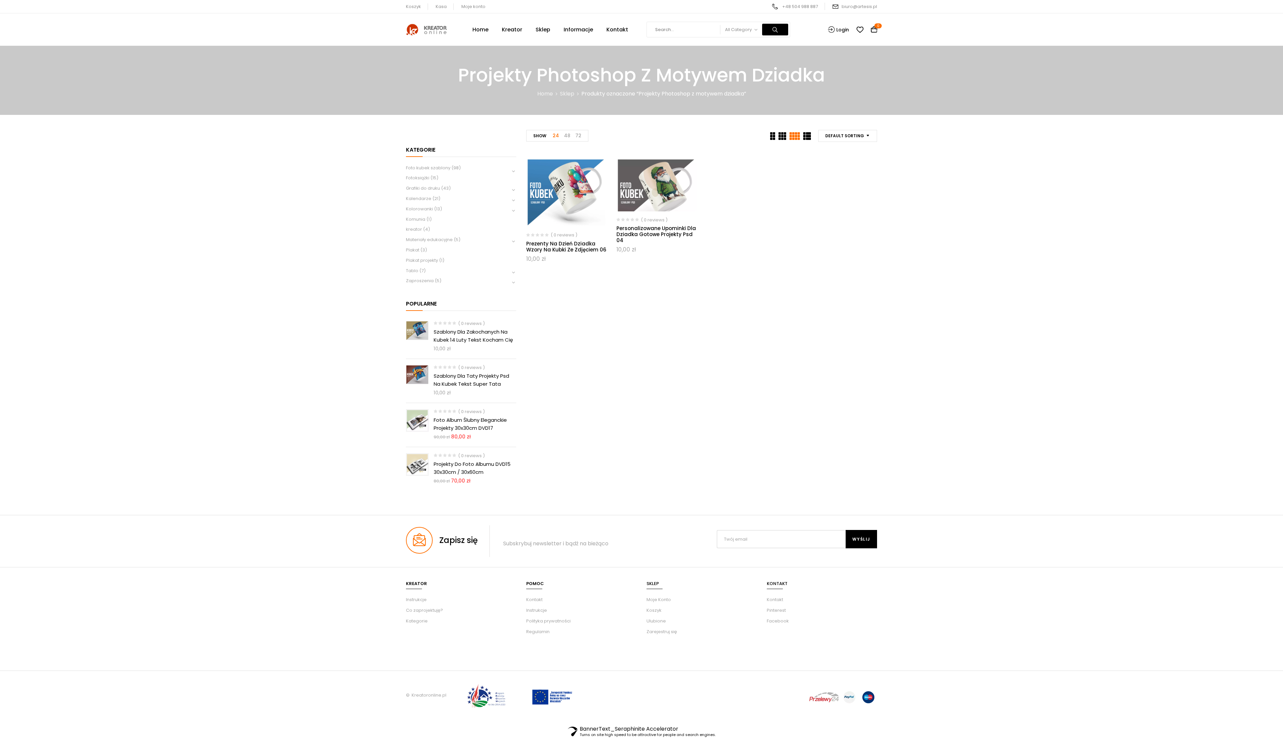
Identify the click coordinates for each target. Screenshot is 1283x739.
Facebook (778, 621)
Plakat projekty (422, 260)
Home (545, 94)
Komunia (415, 219)
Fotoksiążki (417, 178)
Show (539, 136)
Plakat (412, 250)
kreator (414, 229)
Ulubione (656, 621)
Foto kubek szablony (428, 168)
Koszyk (413, 6)
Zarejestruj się (662, 631)
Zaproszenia (420, 281)
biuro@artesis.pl (859, 6)
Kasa (441, 6)
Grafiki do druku (423, 188)
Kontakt (534, 599)
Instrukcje (536, 610)
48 (567, 135)
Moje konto (473, 6)
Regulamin (538, 631)
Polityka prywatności (548, 621)
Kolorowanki (419, 209)
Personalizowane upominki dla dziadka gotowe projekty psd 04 (656, 234)
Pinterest (776, 610)
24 (556, 135)
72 (578, 135)
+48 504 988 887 (800, 6)
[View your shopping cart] (874, 30)
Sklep (567, 94)
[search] (775, 29)
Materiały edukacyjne (429, 239)
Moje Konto (659, 599)
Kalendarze (418, 198)
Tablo (412, 270)
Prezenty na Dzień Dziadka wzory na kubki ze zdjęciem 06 (566, 246)
